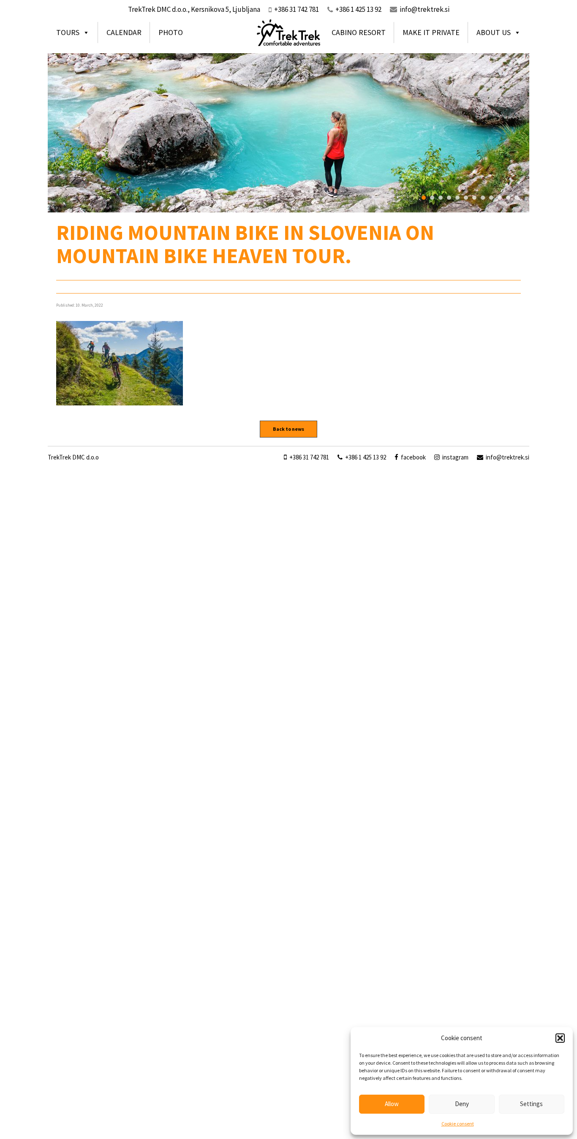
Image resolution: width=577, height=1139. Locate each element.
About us (493, 32)
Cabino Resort (359, 32)
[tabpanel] (288, 132)
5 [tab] (457, 198)
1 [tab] (424, 198)
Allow (392, 1104)
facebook (413, 457)
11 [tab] (508, 198)
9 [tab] (491, 198)
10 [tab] (500, 198)
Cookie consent (457, 1123)
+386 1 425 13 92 (365, 457)
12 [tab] (516, 198)
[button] (560, 1038)
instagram (454, 457)
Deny (462, 1104)
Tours (67, 32)
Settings (531, 1104)
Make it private (431, 32)
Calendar (124, 32)
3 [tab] (440, 198)
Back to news (288, 429)
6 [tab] (466, 198)
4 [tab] (449, 198)
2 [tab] (432, 198)
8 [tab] (483, 198)
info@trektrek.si (424, 9)
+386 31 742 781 (308, 457)
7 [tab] (474, 198)
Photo (170, 32)
